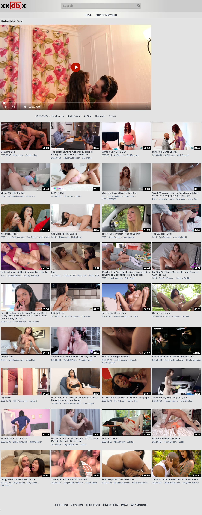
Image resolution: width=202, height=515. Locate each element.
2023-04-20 (107, 316)
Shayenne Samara (140, 483)
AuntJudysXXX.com (72, 404)
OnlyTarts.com (165, 237)
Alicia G (33, 401)
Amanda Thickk (85, 360)
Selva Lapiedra (108, 362)
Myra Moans (44, 237)
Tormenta (86, 316)
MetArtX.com (119, 442)
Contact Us (77, 504)
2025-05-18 (56, 404)
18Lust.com (68, 196)
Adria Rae (30, 360)
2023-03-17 (56, 316)
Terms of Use (93, 504)
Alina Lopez (94, 275)
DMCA (124, 504)
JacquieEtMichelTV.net (73, 483)
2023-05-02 (6, 401)
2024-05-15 (6, 322)
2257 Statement (139, 504)
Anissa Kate (34, 322)
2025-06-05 (42, 116)
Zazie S (133, 360)
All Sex (87, 116)
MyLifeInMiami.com (15, 196)
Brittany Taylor (36, 442)
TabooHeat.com (171, 401)
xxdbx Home (61, 504)
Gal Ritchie (87, 158)
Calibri (181, 442)
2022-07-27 (157, 442)
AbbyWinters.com (20, 401)
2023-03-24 (107, 155)
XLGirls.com (119, 155)
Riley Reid (81, 275)
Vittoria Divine (91, 483)
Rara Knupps (6, 485)
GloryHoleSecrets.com (174, 360)
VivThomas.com (121, 360)
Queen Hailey (31, 155)
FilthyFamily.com (115, 196)
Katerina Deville (183, 278)
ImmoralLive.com (166, 199)
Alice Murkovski (180, 237)
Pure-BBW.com (70, 360)
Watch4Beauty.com (72, 316)
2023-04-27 (157, 483)
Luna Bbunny (128, 237)
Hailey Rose (76, 237)
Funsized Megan (109, 199)
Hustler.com (57, 116)
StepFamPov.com (166, 278)
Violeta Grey (132, 401)
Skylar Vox (30, 196)
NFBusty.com (63, 237)
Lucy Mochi (32, 483)
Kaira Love (180, 199)
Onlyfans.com (69, 275)
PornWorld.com (19, 322)
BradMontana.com (122, 483)
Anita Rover (74, 116)
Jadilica (83, 444)
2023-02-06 (6, 483)
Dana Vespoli (88, 404)
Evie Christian (186, 401)
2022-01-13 (107, 442)
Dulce (135, 316)
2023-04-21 (56, 275)
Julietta (130, 442)
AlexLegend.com (14, 275)
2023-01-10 (56, 483)
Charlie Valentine (193, 360)
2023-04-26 (157, 316)
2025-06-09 (56, 158)
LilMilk (78, 196)
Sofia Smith (130, 278)
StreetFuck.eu (114, 237)
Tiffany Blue (192, 199)
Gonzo (112, 116)
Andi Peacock (133, 155)
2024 (3, 196)
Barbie (186, 316)
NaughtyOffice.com (72, 158)
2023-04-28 (157, 155)
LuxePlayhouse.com (16, 237)
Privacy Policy (110, 504)
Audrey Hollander (31, 275)
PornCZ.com (119, 401)
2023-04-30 (56, 360)
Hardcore (100, 116)
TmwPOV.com (171, 442)
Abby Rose (129, 196)
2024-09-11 (56, 196)
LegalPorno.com (115, 278)
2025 (104, 196)
